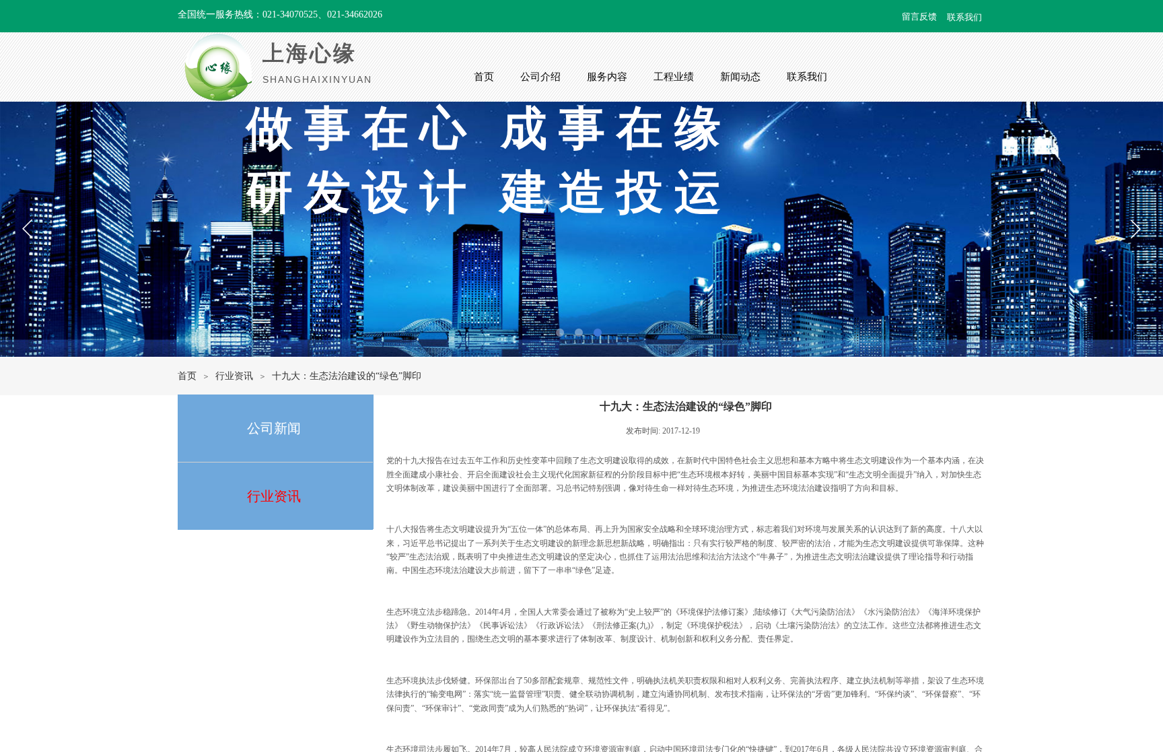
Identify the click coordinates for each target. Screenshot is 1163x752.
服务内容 (607, 76)
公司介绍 (540, 76)
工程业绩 (674, 76)
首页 (484, 76)
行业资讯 (234, 376)
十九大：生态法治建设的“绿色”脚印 (346, 376)
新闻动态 (740, 76)
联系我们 (807, 76)
